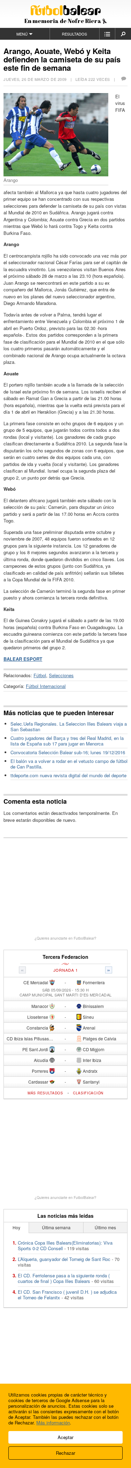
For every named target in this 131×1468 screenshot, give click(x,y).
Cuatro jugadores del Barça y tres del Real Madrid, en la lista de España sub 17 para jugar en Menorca (67, 741)
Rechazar (65, 1453)
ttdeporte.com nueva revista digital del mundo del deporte (68, 775)
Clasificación (88, 1093)
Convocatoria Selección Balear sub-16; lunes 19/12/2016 (67, 752)
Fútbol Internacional (46, 686)
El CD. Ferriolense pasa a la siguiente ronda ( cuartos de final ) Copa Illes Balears (64, 1278)
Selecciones (61, 675)
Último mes (105, 1227)
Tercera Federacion (65, 957)
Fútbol (40, 675)
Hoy (16, 1227)
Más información (53, 1422)
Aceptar (65, 1437)
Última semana (56, 1227)
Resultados (74, 34)
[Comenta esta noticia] (123, 79)
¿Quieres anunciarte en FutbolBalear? (65, 938)
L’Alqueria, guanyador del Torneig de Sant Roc (64, 1259)
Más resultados (45, 1093)
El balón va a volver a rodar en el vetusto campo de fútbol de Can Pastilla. (69, 764)
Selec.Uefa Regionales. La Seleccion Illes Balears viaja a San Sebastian (68, 726)
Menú (22, 34)
